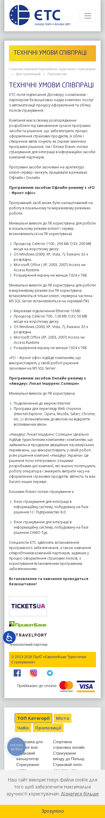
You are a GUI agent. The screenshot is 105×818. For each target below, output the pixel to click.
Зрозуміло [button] (52, 811)
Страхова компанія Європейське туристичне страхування (52, 69)
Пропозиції (48, 728)
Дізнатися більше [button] (80, 794)
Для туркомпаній (28, 74)
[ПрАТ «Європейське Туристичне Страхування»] (39, 16)
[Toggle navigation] (88, 16)
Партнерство (57, 74)
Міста (62, 718)
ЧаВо (23, 728)
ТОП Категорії (33, 718)
